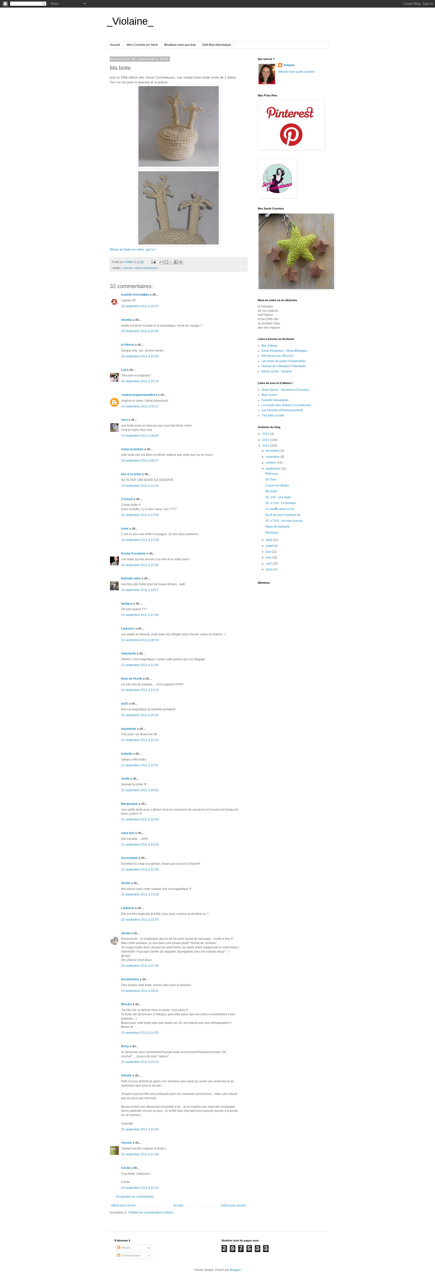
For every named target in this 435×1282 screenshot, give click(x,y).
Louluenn (127, 908)
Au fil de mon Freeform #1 (283, 515)
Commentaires (130, 1255)
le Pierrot (127, 345)
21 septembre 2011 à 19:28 (140, 844)
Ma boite (271, 491)
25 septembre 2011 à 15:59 (140, 1129)
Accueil (115, 45)
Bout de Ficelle (131, 678)
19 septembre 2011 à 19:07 (140, 590)
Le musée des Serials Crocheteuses (286, 405)
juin (269, 551)
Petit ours (271, 473)
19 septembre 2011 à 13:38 (140, 540)
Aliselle (126, 1075)
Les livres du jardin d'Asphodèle (283, 361)
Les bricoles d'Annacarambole (282, 410)
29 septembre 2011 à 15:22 (140, 1188)
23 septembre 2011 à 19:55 (140, 1032)
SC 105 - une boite (278, 497)
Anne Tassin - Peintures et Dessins (285, 390)
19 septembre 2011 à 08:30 (140, 435)
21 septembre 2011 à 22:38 (140, 869)
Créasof (127, 499)
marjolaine (128, 729)
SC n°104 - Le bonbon (280, 503)
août (269, 540)
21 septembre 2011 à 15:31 (140, 765)
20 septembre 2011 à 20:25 (140, 740)
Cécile (125, 1168)
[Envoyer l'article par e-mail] (153, 261)
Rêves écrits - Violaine (277, 371)
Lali (123, 370)
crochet (127, 267)
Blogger (235, 1270)
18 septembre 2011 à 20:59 (140, 356)
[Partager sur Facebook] (175, 262)
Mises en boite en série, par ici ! (133, 249)
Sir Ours (270, 479)
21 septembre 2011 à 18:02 (140, 790)
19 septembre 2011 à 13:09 (140, 515)
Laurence (128, 628)
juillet (270, 546)
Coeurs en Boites (277, 485)
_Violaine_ (130, 21)
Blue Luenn (269, 395)
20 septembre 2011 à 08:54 (140, 640)
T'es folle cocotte (273, 415)
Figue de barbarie (277, 526)
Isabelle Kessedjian (135, 294)
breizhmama (130, 979)
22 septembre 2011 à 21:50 (140, 919)
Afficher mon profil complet (296, 72)
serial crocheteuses (146, 267)
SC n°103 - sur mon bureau (284, 521)
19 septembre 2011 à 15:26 (140, 565)
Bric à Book (269, 346)
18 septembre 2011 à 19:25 (140, 306)
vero (124, 420)
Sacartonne (129, 858)
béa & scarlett (131, 474)
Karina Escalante (133, 553)
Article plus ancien (233, 1205)
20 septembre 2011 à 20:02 (140, 715)
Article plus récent (123, 1205)
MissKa (126, 1004)
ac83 (124, 703)
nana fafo (127, 833)
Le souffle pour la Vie (279, 509)
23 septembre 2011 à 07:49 (140, 965)
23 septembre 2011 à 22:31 (140, 1062)
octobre (271, 462)
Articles (125, 1248)
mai (269, 557)
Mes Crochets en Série (142, 45)
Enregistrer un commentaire (135, 1196)
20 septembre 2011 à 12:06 (140, 665)
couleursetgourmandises (139, 395)
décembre (273, 451)
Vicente (126, 1143)
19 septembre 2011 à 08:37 (140, 460)
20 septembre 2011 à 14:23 (140, 690)
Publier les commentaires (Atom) (151, 1212)
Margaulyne (129, 804)
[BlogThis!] (166, 262)
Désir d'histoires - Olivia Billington (284, 351)
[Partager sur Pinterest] (180, 262)
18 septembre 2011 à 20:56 (140, 331)
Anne (125, 528)
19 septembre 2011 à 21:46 (140, 615)
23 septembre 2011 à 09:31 (140, 991)
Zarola (125, 933)
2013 (266, 434)
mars (269, 569)
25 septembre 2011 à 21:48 (140, 1154)
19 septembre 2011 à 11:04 (139, 486)
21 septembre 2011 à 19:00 (140, 819)
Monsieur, (272, 532)
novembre (273, 457)
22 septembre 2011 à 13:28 (140, 894)
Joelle (125, 778)
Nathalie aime (131, 578)
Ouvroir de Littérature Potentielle (284, 366)
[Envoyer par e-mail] (161, 262)
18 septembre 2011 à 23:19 (140, 381)
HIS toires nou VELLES (277, 356)
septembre (273, 468)
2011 (266, 445)
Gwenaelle (128, 653)
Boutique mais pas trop (180, 45)
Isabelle (126, 753)
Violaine (289, 65)
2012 (266, 440)
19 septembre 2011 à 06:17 (140, 406)
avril (269, 563)
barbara (126, 603)
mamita (126, 320)
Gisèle (125, 883)
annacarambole (132, 449)
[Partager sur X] (171, 262)
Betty (125, 1046)
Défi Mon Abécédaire (216, 45)
